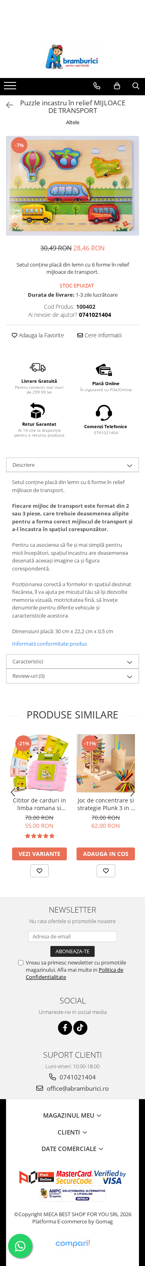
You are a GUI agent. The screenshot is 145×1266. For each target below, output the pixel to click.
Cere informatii (102, 335)
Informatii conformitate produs (49, 643)
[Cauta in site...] (136, 86)
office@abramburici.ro (77, 1088)
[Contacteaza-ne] (97, 86)
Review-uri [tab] (28, 675)
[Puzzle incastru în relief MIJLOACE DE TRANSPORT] (72, 186)
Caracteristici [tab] (27, 661)
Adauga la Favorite (40, 335)
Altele (72, 122)
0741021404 (77, 1077)
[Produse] (11, 88)
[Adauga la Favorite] (39, 870)
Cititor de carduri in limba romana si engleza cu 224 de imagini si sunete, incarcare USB (39, 804)
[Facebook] (65, 1028)
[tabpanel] (72, 186)
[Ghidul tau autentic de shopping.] (72, 1243)
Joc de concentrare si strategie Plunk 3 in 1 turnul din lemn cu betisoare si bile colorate (105, 804)
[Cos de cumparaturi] (117, 86)
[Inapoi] (6, 105)
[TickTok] (80, 1028)
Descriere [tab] (23, 464)
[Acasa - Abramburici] (72, 58)
